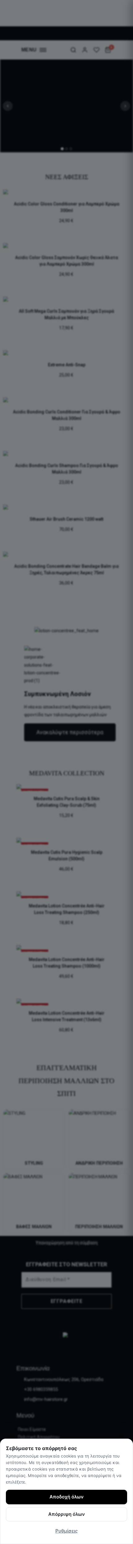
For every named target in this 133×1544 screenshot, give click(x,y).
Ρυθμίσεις (66, 1531)
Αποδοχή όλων (66, 1497)
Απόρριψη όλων (66, 1514)
